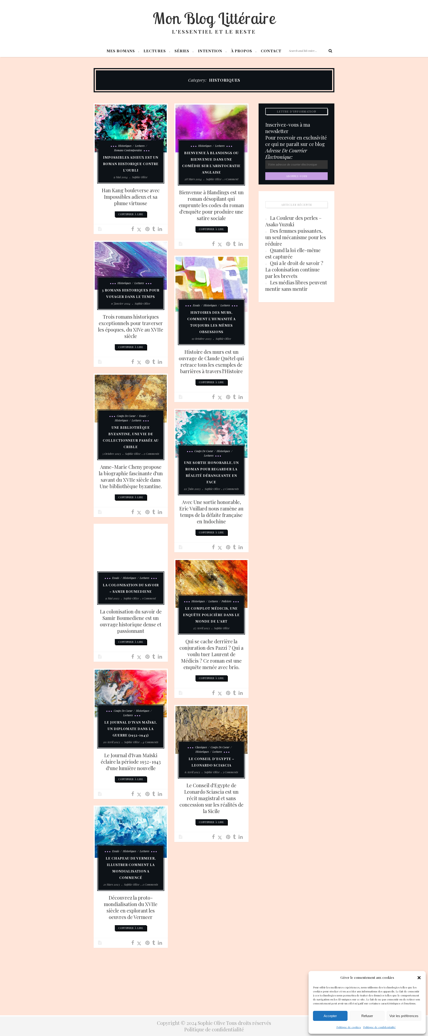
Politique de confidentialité (379, 1027)
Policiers (226, 601)
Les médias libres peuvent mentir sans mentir (296, 285)
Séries (182, 50)
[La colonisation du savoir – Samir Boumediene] (131, 555)
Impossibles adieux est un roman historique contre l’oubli (130, 163)
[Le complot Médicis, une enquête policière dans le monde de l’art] (211, 584)
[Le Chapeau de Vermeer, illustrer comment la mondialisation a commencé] (131, 832)
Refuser (367, 1016)
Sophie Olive (140, 177)
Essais (196, 305)
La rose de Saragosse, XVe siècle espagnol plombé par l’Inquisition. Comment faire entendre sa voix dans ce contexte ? (211, 912)
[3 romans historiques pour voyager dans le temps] (131, 266)
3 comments (230, 772)
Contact (271, 50)
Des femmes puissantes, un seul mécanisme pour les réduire (295, 237)
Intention (210, 50)
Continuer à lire (130, 214)
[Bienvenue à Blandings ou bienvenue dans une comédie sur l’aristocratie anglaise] (211, 128)
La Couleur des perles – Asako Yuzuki (293, 221)
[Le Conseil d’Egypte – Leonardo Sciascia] (211, 730)
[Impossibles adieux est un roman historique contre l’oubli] (131, 128)
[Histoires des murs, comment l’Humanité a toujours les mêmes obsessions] (211, 284)
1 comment (231, 179)
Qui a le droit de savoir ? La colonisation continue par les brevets (294, 269)
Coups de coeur (126, 416)
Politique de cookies (348, 1027)
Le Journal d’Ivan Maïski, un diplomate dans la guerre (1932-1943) (130, 728)
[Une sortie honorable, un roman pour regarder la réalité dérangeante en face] (211, 434)
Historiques (125, 146)
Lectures (155, 50)
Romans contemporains (128, 150)
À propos (241, 50)
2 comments (151, 453)
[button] (419, 977)
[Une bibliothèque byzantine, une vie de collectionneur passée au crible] (131, 399)
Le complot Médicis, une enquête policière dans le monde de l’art (211, 614)
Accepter (330, 1016)
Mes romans (121, 50)
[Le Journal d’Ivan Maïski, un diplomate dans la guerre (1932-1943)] (131, 693)
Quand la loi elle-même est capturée (293, 253)
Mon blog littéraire (214, 18)
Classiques (201, 747)
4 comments (150, 742)
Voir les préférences (403, 1016)
